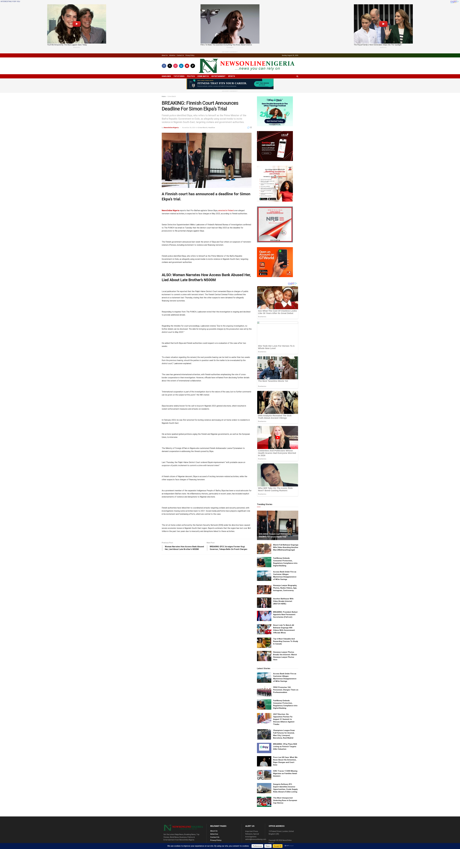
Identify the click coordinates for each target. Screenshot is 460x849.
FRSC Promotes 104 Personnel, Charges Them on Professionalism (285, 689)
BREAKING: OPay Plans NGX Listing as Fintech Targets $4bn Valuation (285, 746)
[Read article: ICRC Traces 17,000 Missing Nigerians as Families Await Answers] (264, 775)
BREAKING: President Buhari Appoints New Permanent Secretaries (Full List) (285, 614)
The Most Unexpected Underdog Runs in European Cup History (285, 800)
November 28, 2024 (188, 127)
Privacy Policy (189, 55)
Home (164, 96)
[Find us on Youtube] (187, 66)
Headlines (166, 76)
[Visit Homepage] (247, 66)
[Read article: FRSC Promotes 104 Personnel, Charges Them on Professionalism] (264, 691)
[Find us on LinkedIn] (181, 66)
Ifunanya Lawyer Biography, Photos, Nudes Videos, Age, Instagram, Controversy (285, 588)
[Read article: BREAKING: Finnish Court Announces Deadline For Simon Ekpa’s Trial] (277, 525)
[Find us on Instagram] (175, 66)
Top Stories (178, 76)
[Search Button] (297, 76)
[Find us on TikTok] (192, 66)
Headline (211, 127)
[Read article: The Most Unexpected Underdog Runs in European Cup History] (264, 802)
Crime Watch (203, 76)
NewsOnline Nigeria (171, 127)
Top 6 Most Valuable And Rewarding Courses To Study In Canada (285, 641)
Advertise (172, 55)
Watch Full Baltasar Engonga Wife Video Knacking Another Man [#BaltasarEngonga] (285, 547)
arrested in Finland (226, 210)
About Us (165, 55)
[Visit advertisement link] (230, 84)
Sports (231, 76)
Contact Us (180, 55)
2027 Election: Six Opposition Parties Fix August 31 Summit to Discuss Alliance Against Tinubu (283, 719)
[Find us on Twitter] (169, 66)
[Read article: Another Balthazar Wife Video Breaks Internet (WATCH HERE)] (264, 603)
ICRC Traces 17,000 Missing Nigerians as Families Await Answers (285, 773)
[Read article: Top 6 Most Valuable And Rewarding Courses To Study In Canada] (264, 643)
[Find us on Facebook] (164, 66)
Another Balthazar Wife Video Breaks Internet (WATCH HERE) (283, 601)
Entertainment (218, 76)
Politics (191, 76)
